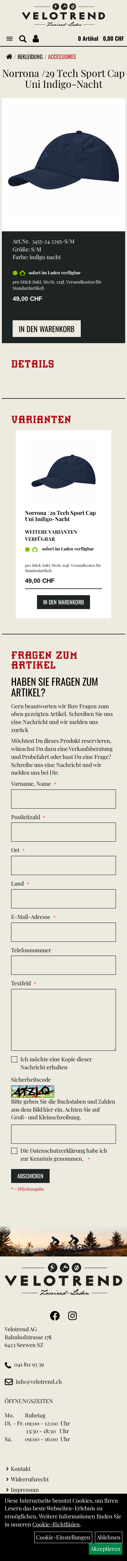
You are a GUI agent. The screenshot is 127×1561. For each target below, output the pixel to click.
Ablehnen (109, 1537)
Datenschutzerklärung (57, 1150)
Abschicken (30, 1176)
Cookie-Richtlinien (56, 1524)
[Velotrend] (63, 14)
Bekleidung (30, 57)
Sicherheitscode (31, 1079)
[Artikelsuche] (23, 39)
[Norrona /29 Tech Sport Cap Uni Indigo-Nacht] (63, 159)
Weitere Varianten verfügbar (51, 535)
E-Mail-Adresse (30, 916)
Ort (15, 850)
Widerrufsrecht (30, 1479)
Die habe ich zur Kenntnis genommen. (63, 1154)
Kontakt (21, 1468)
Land (17, 883)
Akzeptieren (106, 1548)
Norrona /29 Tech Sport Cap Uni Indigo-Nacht (63, 78)
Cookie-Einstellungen (63, 1537)
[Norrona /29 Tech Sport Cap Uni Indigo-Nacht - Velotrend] (63, 472)
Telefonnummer (31, 950)
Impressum (25, 1489)
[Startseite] (9, 57)
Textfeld (21, 983)
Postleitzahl (25, 817)
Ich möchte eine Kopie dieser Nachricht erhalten (56, 1063)
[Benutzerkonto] (36, 38)
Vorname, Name (31, 783)
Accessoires (62, 57)
